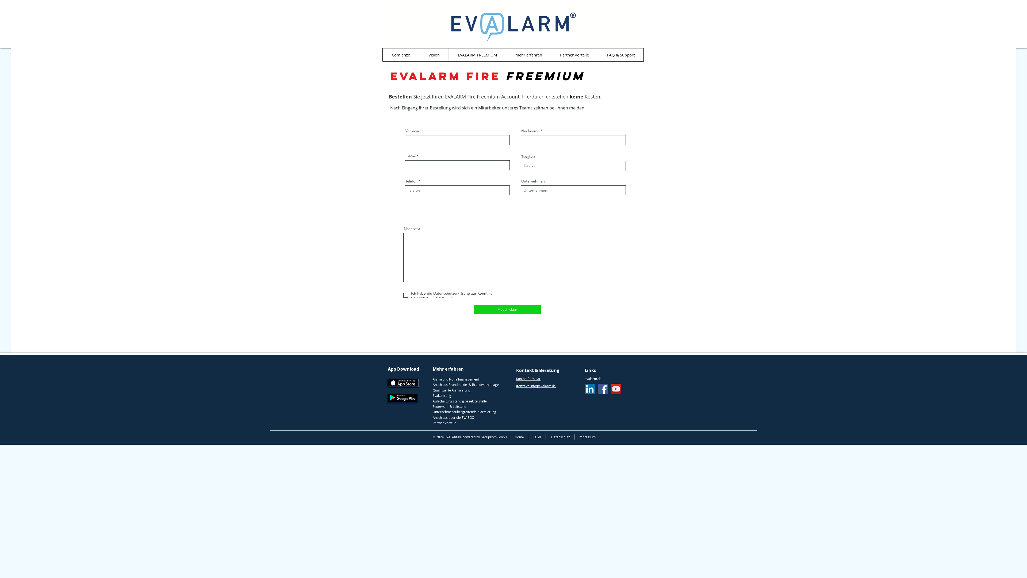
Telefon (411, 181)
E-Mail (410, 156)
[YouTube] (616, 389)
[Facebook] (603, 389)
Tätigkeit (528, 157)
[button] (528, 54)
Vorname (412, 131)
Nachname (530, 131)
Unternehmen (533, 181)
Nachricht (412, 229)
